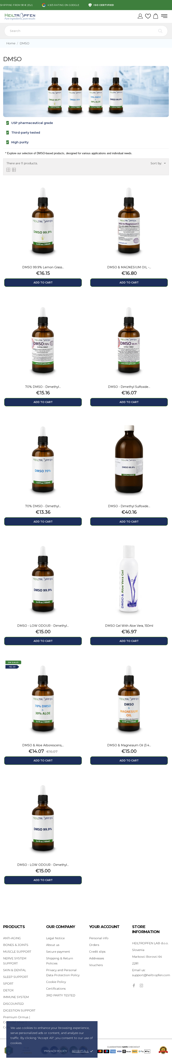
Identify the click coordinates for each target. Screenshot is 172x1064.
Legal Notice (55, 938)
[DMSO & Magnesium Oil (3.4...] (166, 668)
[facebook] (134, 985)
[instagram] (141, 985)
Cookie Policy (56, 982)
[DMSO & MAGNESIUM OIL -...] (166, 190)
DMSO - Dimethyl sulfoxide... (129, 387)
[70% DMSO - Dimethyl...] (80, 309)
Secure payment (58, 951)
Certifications (56, 988)
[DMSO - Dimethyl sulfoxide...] (166, 309)
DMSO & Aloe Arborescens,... (43, 745)
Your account (104, 926)
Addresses (96, 958)
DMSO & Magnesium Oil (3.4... (129, 745)
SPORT (8, 983)
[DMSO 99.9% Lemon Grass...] (80, 190)
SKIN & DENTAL (14, 970)
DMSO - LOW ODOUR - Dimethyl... (43, 626)
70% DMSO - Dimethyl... (43, 387)
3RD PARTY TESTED (60, 995)
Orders (94, 945)
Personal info (98, 938)
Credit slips (97, 951)
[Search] (160, 31)
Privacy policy (55, 1051)
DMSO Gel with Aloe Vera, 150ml (129, 626)
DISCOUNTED (13, 1004)
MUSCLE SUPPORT (17, 951)
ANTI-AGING (12, 938)
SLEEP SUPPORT (15, 977)
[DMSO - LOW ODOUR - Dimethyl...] (80, 548)
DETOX (8, 990)
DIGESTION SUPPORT (19, 1010)
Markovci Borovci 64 (147, 957)
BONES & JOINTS (15, 945)
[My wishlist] (148, 16)
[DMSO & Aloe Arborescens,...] (80, 668)
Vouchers (96, 965)
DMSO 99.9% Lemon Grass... (43, 267)
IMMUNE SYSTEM (16, 997)
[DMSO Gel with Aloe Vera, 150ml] (166, 548)
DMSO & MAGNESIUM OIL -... (129, 267)
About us (52, 945)
